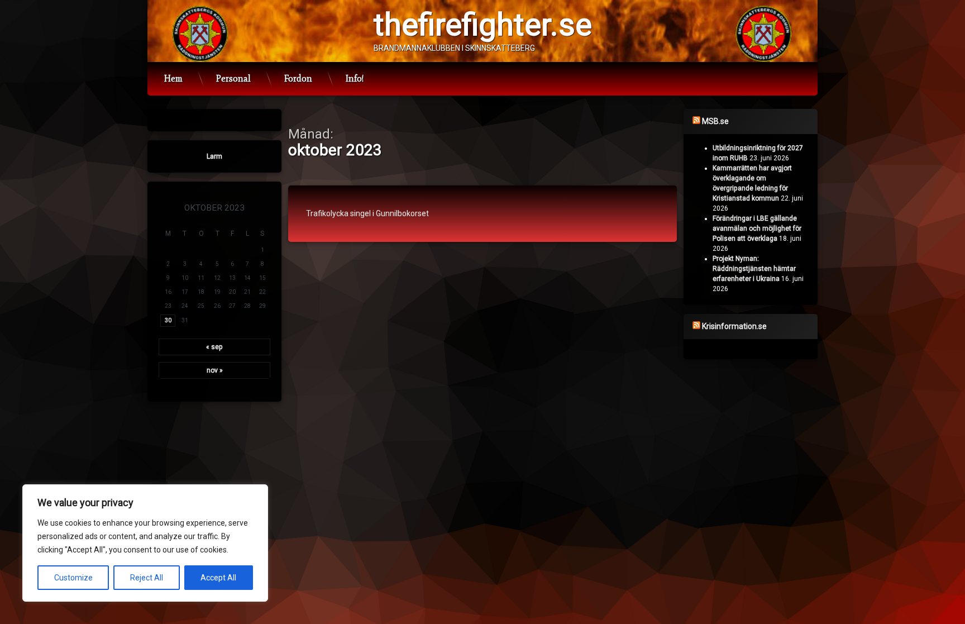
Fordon (298, 78)
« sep (214, 347)
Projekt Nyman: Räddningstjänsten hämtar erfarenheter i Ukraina (754, 269)
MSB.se (715, 121)
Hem (173, 78)
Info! (355, 78)
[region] (145, 543)
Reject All (146, 577)
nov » (215, 370)
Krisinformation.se (734, 326)
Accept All (218, 577)
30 (168, 320)
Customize (73, 577)
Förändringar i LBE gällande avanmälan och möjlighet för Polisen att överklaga (757, 228)
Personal (233, 78)
